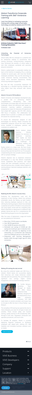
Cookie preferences (7, 392)
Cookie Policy (20, 383)
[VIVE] (16, 2)
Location (7, 372)
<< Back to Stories (6, 8)
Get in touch (7, 331)
